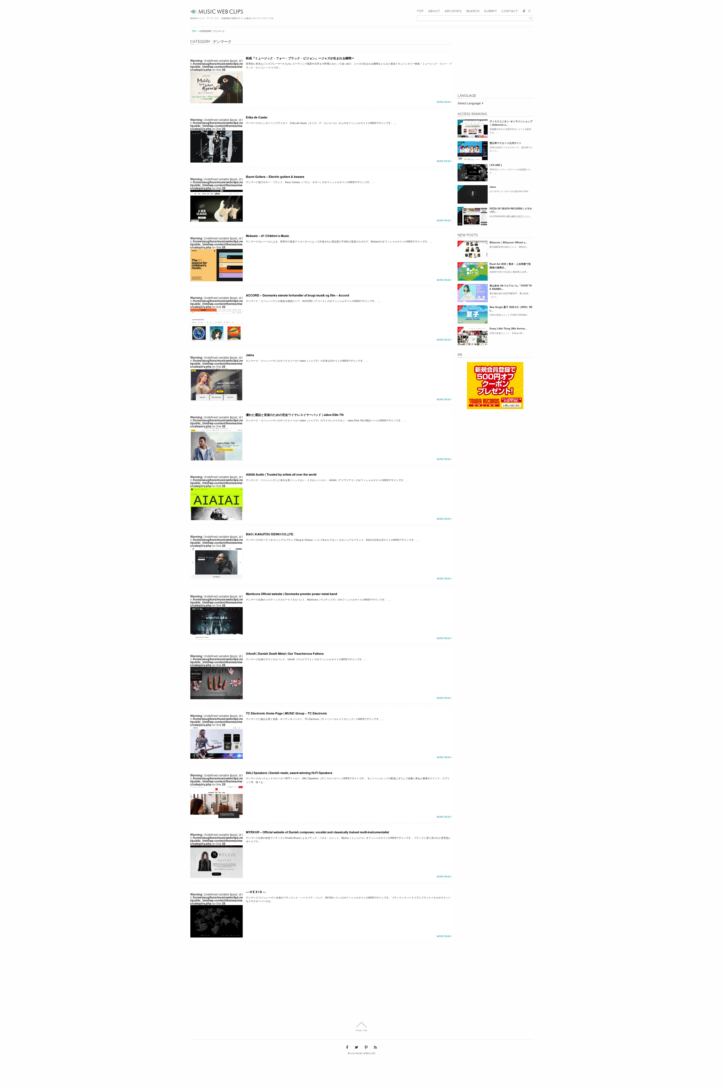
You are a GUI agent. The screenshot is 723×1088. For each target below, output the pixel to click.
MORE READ (444, 101)
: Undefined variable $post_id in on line (216, 65)
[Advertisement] (495, 64)
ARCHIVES (453, 11)
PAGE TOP (361, 1030)
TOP (420, 11)
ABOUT (434, 11)
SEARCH (473, 11)
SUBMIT (490, 11)
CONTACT (510, 11)
